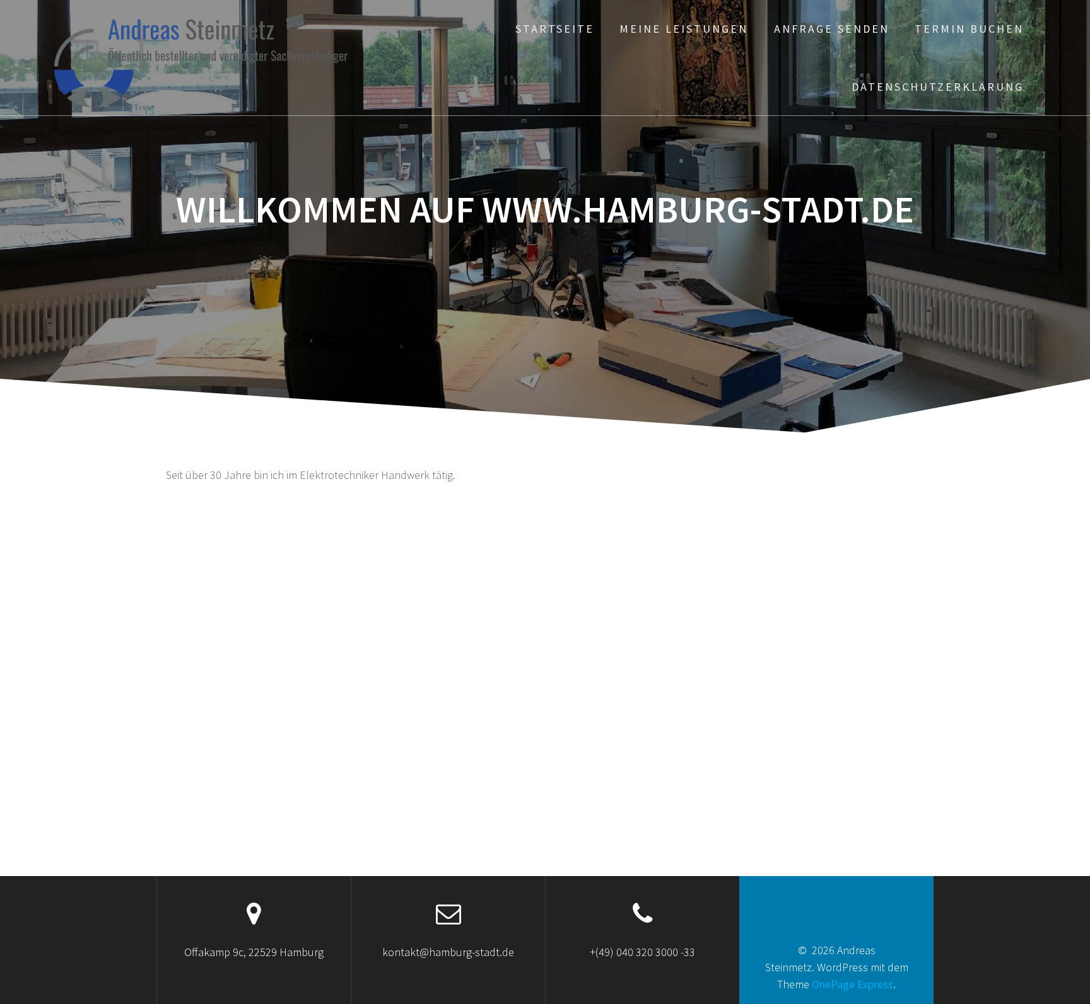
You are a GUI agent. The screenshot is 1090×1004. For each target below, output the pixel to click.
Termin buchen (969, 28)
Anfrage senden (831, 28)
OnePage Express (852, 984)
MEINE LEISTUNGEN (683, 28)
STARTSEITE (554, 28)
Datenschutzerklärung (938, 86)
